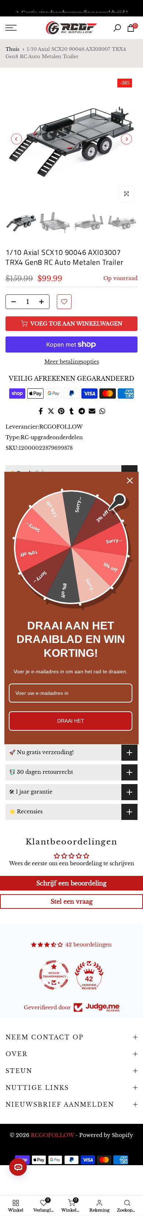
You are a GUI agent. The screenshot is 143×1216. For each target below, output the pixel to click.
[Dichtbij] (130, 480)
